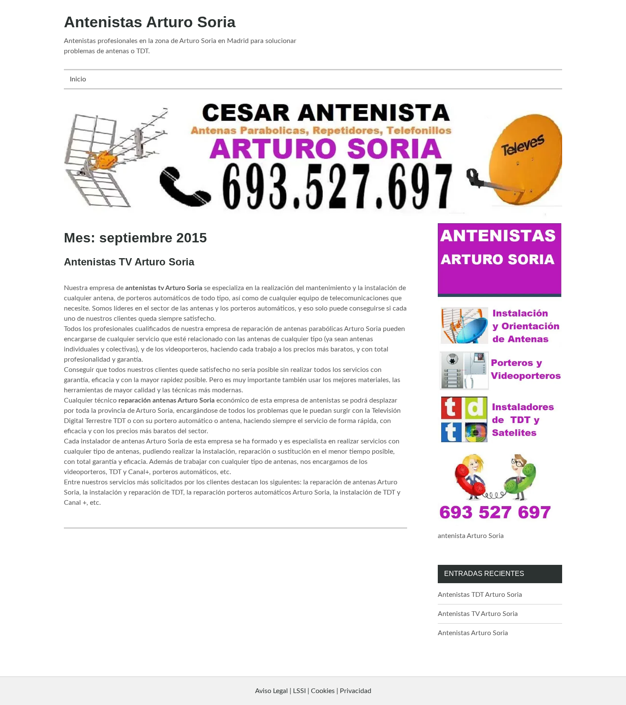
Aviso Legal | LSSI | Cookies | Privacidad (313, 691)
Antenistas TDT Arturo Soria (480, 594)
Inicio (78, 79)
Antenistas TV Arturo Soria (129, 262)
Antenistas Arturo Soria (149, 22)
